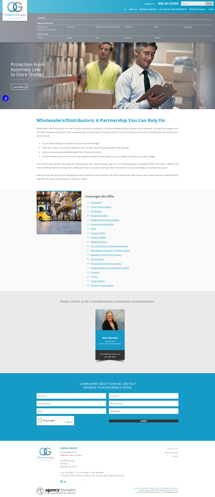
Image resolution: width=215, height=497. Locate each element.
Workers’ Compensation (102, 285)
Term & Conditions (171, 453)
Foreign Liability (98, 233)
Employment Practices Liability (105, 220)
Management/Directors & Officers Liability (110, 250)
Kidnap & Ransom (99, 241)
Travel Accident (98, 281)
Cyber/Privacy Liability (101, 207)
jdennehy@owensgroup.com (110, 354)
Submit (143, 421)
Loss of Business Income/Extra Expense (109, 246)
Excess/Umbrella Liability (102, 224)
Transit (94, 276)
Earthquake (96, 211)
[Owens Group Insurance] (14, 10)
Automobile (96, 202)
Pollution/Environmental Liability (106, 263)
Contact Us (174, 488)
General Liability (98, 237)
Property (95, 272)
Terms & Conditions (141, 488)
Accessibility (165, 488)
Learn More (18, 87)
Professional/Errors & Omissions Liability (110, 268)
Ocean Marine (97, 259)
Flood (93, 228)
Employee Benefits (99, 215)
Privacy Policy (172, 449)
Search (209, 3)
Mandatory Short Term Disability (106, 255)
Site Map (175, 456)
